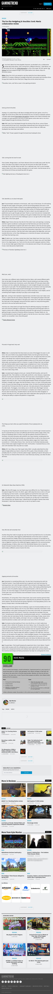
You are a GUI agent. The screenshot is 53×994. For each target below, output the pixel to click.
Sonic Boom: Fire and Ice (22, 116)
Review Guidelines (46, 654)
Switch (12, 709)
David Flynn (31, 733)
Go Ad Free (30, 12)
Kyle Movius (6, 26)
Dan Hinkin (5, 826)
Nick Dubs (5, 743)
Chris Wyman (31, 744)
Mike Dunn (15, 936)
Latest (3, 728)
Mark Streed (39, 939)
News (3, 850)
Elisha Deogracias (22, 68)
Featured (8, 728)
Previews (14, 932)
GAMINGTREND (8, 992)
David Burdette (6, 734)
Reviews (4, 18)
